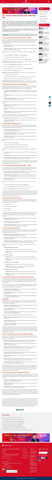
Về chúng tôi (25, 450)
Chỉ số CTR (4, 167)
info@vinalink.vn (8, 458)
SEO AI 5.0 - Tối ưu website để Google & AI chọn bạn (33, 460)
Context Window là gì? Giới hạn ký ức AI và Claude (12, 417)
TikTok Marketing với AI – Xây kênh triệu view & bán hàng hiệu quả (33, 471)
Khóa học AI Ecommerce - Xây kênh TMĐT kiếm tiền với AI (34, 468)
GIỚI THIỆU (25, 449)
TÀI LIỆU (6, 4)
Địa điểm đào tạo (25, 452)
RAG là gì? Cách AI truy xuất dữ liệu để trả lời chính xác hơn (14, 426)
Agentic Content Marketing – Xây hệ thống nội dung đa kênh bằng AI (33, 456)
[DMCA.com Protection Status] (5, 469)
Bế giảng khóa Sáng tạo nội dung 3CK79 (44, 29)
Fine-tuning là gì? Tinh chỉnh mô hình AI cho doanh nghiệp (14, 421)
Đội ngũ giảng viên (26, 455)
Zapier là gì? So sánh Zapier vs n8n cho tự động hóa (12, 424)
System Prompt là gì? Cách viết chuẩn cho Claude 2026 (13, 422)
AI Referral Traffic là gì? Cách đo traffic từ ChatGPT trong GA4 (14, 428)
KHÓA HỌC (32, 449)
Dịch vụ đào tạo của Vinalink (26, 457)
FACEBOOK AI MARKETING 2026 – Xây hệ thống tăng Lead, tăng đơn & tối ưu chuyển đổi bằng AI (33, 464)
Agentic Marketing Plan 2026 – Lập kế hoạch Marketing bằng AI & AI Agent (33, 452)
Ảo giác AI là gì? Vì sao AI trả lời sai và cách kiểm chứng (13, 419)
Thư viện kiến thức (11, 4)
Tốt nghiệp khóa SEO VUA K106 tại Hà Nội (44, 33)
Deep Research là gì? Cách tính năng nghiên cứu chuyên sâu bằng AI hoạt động (18, 429)
